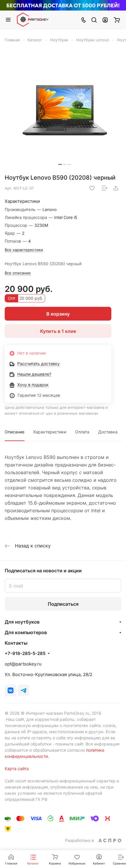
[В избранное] (92, 188)
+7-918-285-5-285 (25, 653)
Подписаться (63, 604)
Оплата (82, 431)
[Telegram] (23, 690)
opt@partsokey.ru (23, 664)
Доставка (108, 431)
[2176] (65, 110)
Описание (14, 431)
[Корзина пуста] (117, 20)
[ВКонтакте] (10, 690)
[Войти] (105, 20)
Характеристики (49, 431)
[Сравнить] (104, 188)
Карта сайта (17, 768)
